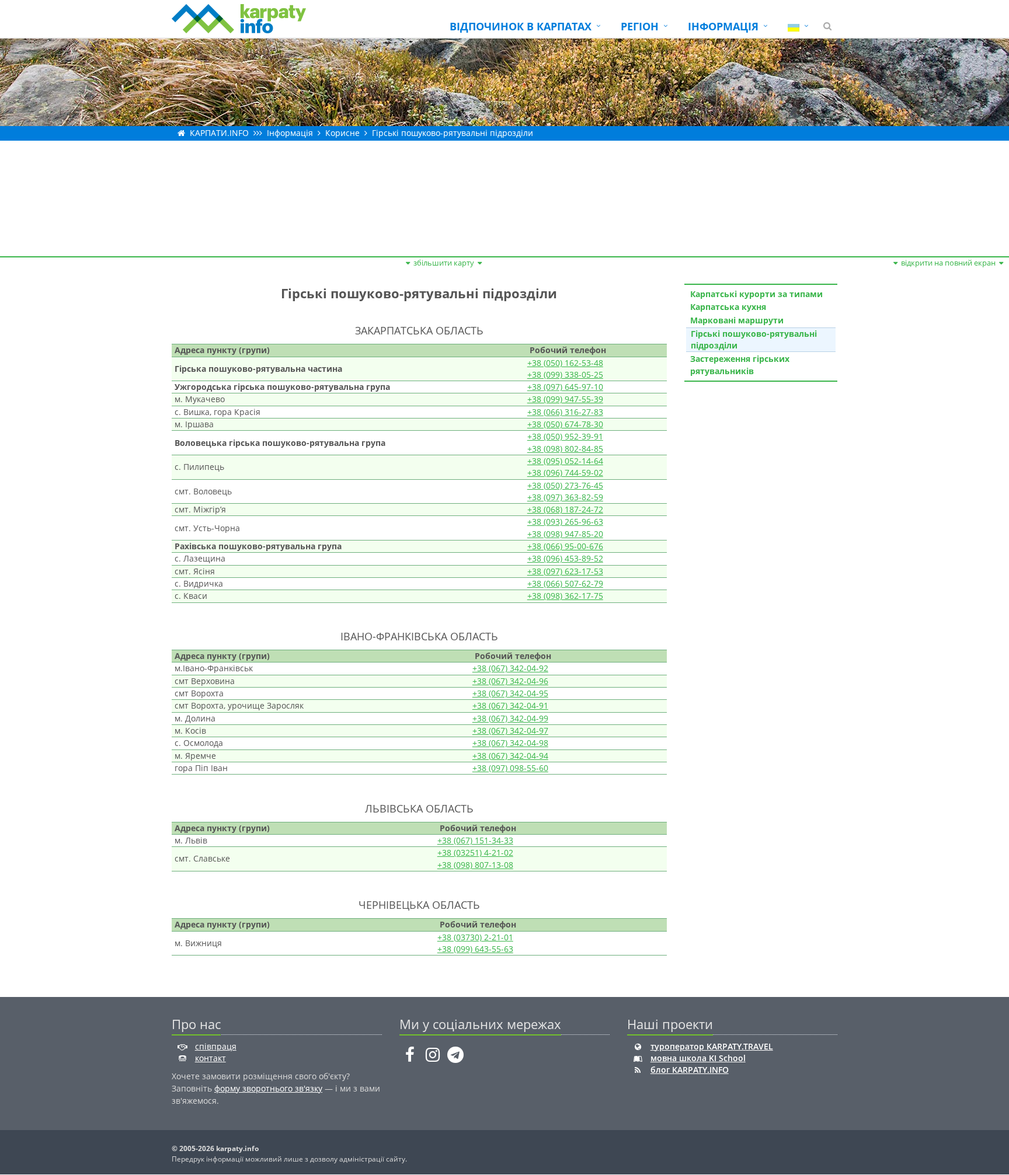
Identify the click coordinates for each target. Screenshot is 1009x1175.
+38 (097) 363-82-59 (565, 497)
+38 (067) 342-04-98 (510, 742)
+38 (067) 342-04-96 (510, 680)
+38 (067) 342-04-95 (510, 693)
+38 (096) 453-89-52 (565, 558)
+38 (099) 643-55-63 (475, 948)
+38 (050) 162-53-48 (565, 362)
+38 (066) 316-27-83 (565, 411)
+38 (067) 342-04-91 (510, 705)
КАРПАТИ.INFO (219, 132)
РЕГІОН (640, 26)
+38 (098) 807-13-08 (475, 864)
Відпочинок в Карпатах (521, 26)
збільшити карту (443, 262)
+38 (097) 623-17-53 (565, 571)
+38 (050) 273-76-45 (565, 485)
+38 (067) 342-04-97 (510, 730)
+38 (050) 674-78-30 (565, 424)
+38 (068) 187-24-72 (565, 509)
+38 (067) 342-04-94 (510, 755)
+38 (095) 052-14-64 (565, 460)
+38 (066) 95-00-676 (565, 546)
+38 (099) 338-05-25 (565, 374)
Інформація (290, 132)
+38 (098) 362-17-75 (565, 595)
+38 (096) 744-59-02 (565, 472)
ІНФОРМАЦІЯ (723, 26)
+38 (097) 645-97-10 (565, 386)
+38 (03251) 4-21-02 (475, 852)
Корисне (342, 132)
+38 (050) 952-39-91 (565, 436)
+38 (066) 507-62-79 (565, 583)
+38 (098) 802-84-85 (565, 448)
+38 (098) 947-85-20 (565, 533)
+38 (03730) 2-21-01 (475, 937)
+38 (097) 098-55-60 (510, 767)
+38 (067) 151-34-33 (475, 840)
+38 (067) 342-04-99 (510, 718)
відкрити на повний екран (948, 262)
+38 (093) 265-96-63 (565, 521)
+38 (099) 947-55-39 (565, 399)
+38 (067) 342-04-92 (510, 668)
